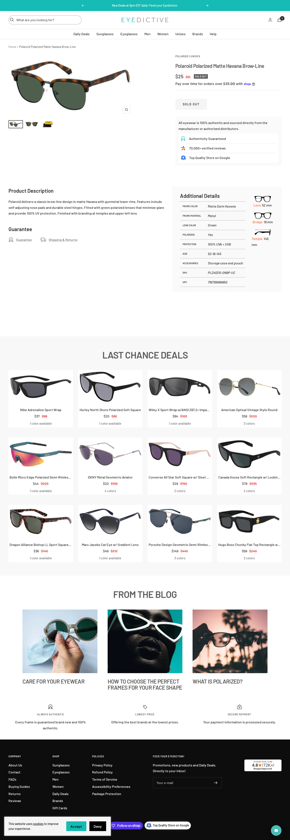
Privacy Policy (102, 765)
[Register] (216, 782)
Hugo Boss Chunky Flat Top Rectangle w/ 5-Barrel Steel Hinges (249, 545)
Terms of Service (104, 779)
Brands (197, 34)
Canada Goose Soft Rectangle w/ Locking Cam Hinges (249, 477)
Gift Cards (59, 808)
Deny (98, 826)
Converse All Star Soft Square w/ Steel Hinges (180, 477)
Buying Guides (19, 786)
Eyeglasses (129, 34)
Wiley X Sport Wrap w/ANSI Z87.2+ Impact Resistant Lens (180, 410)
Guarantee (24, 240)
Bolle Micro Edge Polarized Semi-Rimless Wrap (41, 477)
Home (12, 47)
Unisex (180, 34)
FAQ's (12, 779)
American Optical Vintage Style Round (249, 410)
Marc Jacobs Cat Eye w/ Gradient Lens (110, 545)
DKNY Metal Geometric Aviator (110, 477)
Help (213, 34)
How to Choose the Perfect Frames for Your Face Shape (145, 684)
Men (147, 34)
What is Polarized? (217, 681)
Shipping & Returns (63, 240)
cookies (38, 824)
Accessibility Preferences (111, 786)
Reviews (14, 801)
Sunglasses (105, 34)
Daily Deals (81, 34)
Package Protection (106, 794)
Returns (14, 794)
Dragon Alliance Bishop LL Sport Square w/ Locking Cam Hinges (41, 545)
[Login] (270, 20)
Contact (14, 772)
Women (163, 34)
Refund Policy (102, 772)
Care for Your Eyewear (53, 681)
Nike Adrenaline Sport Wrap (40, 410)
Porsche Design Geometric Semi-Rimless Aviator (180, 545)
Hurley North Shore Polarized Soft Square (110, 410)
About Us (15, 765)
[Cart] (279, 20)
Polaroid (181, 56)
